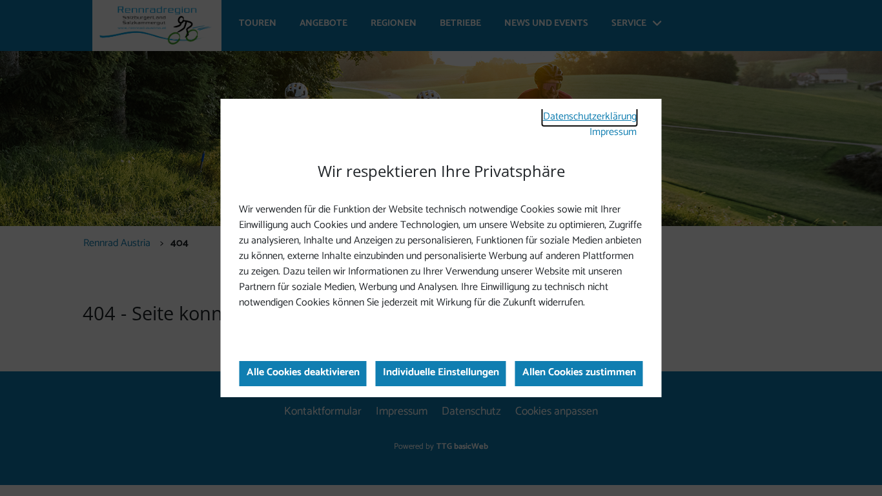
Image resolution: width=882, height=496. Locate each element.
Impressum (613, 132)
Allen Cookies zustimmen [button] (579, 372)
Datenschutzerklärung (590, 116)
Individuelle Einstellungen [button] (441, 372)
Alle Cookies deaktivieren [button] (302, 372)
